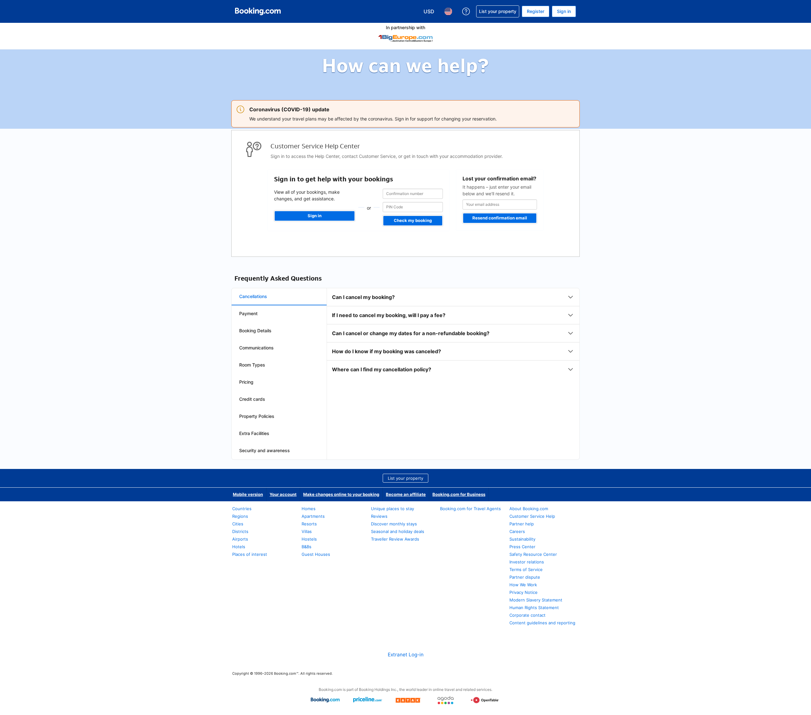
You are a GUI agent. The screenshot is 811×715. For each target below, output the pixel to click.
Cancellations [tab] (253, 296)
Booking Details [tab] (255, 330)
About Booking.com (528, 508)
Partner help (521, 523)
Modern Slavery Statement (535, 599)
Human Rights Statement (534, 607)
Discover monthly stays (394, 523)
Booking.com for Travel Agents (470, 508)
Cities (237, 523)
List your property (405, 478)
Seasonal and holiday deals (397, 531)
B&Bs (306, 546)
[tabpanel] (453, 333)
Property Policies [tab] (256, 416)
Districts (240, 531)
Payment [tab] (248, 313)
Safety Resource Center (533, 554)
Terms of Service (526, 569)
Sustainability (522, 539)
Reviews (379, 516)
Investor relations (526, 561)
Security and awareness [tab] (264, 450)
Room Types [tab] (252, 364)
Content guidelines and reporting (542, 622)
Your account (283, 494)
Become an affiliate (406, 494)
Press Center (522, 546)
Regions (240, 516)
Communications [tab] (256, 347)
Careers (517, 531)
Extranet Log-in (406, 655)
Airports (240, 539)
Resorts (309, 523)
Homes (309, 508)
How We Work (523, 584)
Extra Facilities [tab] (254, 433)
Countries (242, 508)
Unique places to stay (392, 508)
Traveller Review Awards (395, 539)
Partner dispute (524, 577)
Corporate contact (527, 615)
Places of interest (249, 554)
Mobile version (248, 494)
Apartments (313, 516)
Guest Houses (316, 554)
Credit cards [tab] (252, 399)
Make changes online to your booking (341, 494)
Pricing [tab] (246, 382)
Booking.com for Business (458, 494)
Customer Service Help (532, 516)
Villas (307, 531)
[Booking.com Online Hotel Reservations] (258, 11)
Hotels (238, 546)
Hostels (309, 539)
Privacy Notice (523, 592)
